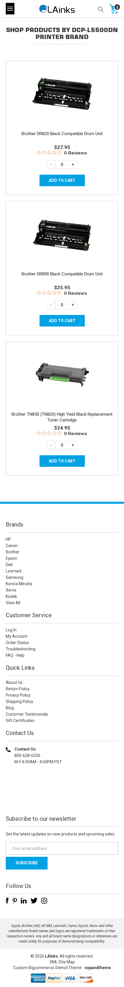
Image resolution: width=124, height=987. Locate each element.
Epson (11, 558)
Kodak (11, 596)
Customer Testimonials (27, 714)
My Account (16, 636)
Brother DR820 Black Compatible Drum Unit (62, 133)
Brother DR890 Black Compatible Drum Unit (62, 274)
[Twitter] (34, 901)
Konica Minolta (19, 583)
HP (8, 539)
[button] (62, 798)
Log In (11, 630)
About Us (14, 682)
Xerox (11, 590)
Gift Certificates (20, 720)
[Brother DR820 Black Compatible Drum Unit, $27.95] (62, 95)
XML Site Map (62, 962)
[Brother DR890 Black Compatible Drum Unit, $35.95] (62, 235)
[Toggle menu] (10, 8)
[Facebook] (7, 901)
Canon (12, 545)
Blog (10, 708)
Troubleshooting (20, 649)
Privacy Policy (18, 695)
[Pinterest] (14, 901)
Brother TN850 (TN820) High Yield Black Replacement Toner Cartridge (62, 417)
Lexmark (14, 571)
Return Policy (18, 688)
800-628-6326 (27, 755)
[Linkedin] (24, 901)
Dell (9, 564)
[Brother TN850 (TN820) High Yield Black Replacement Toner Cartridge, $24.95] (62, 375)
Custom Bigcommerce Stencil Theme (47, 967)
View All (13, 602)
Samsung (14, 577)
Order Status (17, 642)
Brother (13, 552)
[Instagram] (44, 901)
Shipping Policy (19, 701)
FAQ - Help (15, 655)
